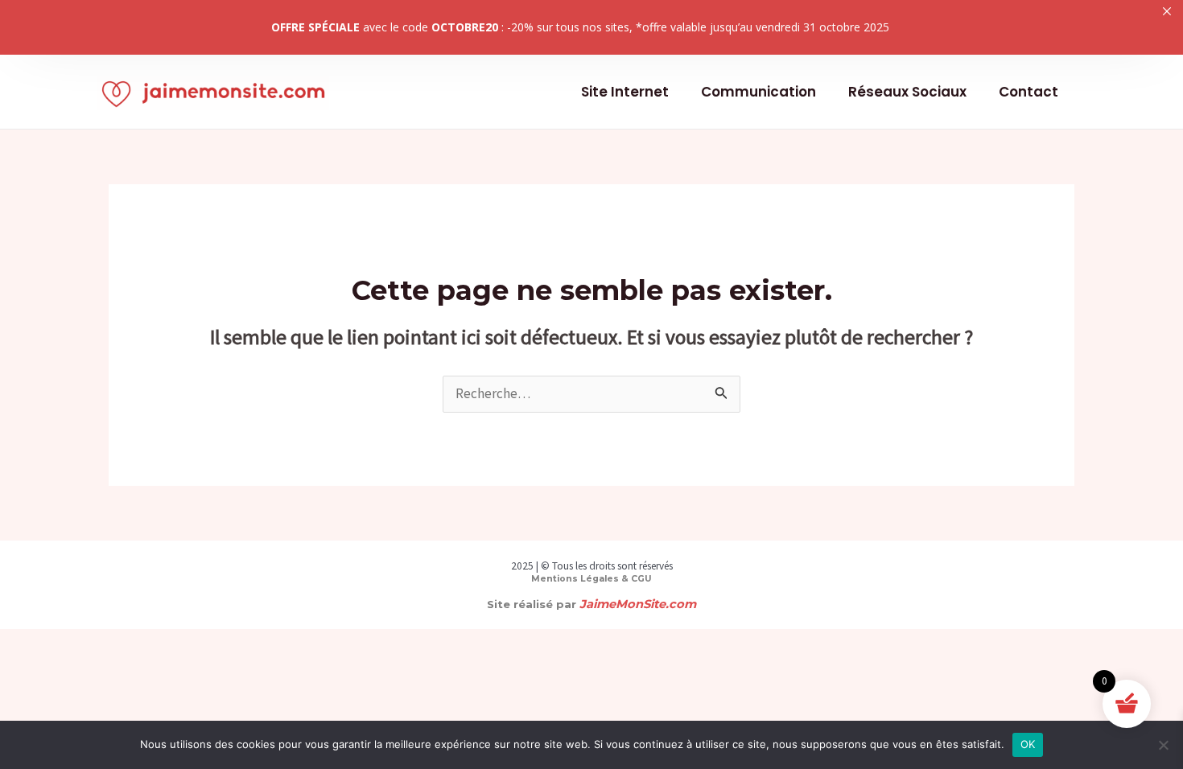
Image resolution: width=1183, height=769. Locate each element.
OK (1028, 744)
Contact (1028, 91)
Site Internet (625, 91)
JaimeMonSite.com (637, 604)
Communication (758, 91)
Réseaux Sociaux (907, 91)
